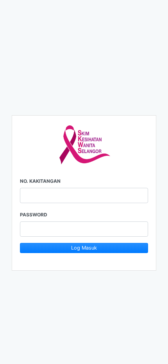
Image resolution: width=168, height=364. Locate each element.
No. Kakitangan (40, 181)
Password (33, 215)
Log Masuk (84, 248)
